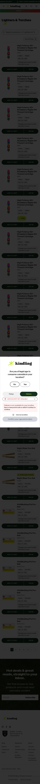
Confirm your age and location (20, 419)
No (14, 384)
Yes (25, 384)
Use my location (22, 415)
